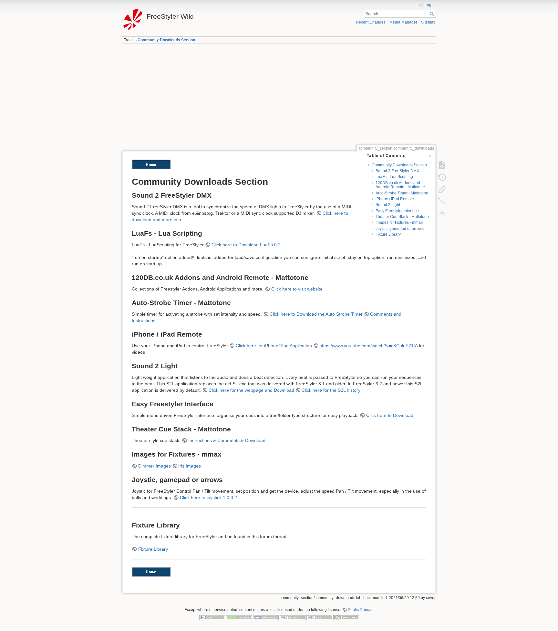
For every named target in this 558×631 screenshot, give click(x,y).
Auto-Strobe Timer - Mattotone (402, 193)
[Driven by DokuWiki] (346, 617)
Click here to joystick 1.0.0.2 (208, 497)
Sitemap (428, 22)
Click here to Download (389, 415)
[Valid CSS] (319, 617)
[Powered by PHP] (266, 617)
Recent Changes (371, 22)
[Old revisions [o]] (442, 177)
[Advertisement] (279, 94)
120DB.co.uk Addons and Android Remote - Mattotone (400, 185)
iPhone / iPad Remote (395, 199)
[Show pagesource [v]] (442, 165)
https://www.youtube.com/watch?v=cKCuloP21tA (368, 345)
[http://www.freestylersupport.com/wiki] (151, 164)
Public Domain (361, 609)
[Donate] (239, 617)
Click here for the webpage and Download (251, 390)
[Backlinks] (442, 189)
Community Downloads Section (166, 40)
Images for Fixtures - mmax (399, 222)
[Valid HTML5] (292, 617)
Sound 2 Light (388, 204)
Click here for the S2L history (331, 390)
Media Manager (403, 22)
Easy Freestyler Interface (397, 211)
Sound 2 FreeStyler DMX (397, 171)
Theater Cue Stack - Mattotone (402, 216)
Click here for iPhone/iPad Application (274, 345)
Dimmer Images (154, 465)
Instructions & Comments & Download (226, 440)
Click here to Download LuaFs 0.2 (246, 244)
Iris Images (189, 465)
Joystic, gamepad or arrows (400, 228)
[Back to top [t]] (442, 214)
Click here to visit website (297, 288)
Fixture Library (388, 234)
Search (432, 14)
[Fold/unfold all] (442, 202)
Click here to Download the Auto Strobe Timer (316, 314)
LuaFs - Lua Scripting (394, 176)
